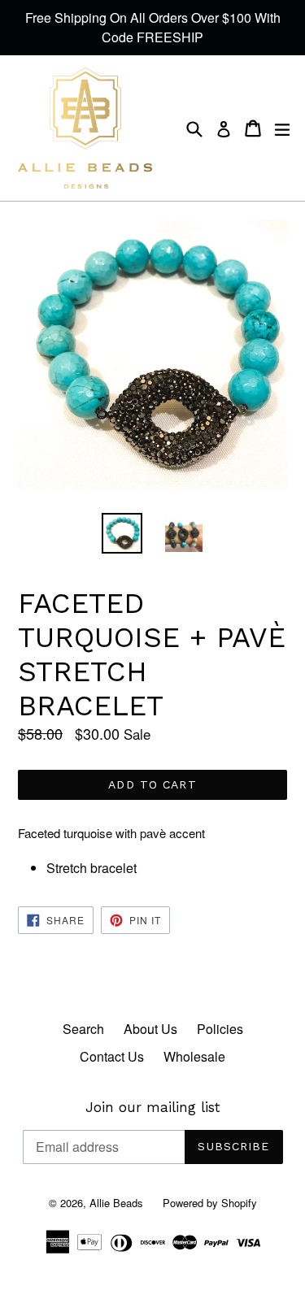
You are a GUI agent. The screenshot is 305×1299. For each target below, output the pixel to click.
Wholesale (194, 1056)
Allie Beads (116, 1202)
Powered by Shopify (210, 1202)
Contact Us (112, 1056)
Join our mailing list (152, 1107)
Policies (220, 1028)
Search (83, 1028)
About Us (150, 1028)
